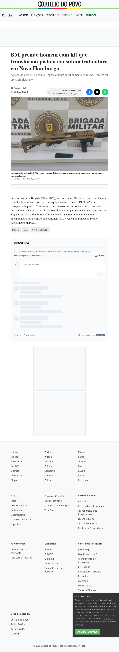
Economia (49, 470)
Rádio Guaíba (18, 624)
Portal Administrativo (89, 571)
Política (48, 466)
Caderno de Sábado (21, 519)
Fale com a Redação (21, 557)
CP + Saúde (84, 567)
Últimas (15, 452)
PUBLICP (91, 15)
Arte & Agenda (19, 505)
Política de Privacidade (90, 528)
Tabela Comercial (53, 563)
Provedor (83, 576)
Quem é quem (86, 518)
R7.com (15, 633)
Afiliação (82, 501)
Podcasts (49, 452)
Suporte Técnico (87, 590)
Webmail (83, 581)
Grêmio (15, 496)
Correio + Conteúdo (55, 496)
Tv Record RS (18, 629)
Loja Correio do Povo (89, 554)
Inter (13, 500)
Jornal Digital (85, 549)
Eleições (15, 456)
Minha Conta (85, 585)
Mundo (82, 452)
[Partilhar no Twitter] (97, 92)
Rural (81, 456)
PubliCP (15, 466)
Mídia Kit (49, 558)
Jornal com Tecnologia (56, 505)
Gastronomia (18, 514)
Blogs (14, 480)
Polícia (7, 15)
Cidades (48, 475)
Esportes (83, 480)
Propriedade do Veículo (91, 506)
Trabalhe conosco (88, 523)
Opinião (15, 470)
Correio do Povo (20, 619)
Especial (15, 524)
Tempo (82, 461)
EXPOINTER (52, 15)
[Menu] (6, 4)
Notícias (48, 461)
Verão (81, 475)
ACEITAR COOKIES (87, 631)
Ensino (81, 466)
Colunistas (16, 475)
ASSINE (23, 15)
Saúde (81, 470)
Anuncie (48, 549)
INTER (79, 15)
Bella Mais (16, 510)
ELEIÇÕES (37, 15)
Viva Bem (49, 510)
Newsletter (17, 461)
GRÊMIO (67, 15)
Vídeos (48, 456)
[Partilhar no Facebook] (89, 92)
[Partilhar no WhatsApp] (105, 92)
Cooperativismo (53, 500)
